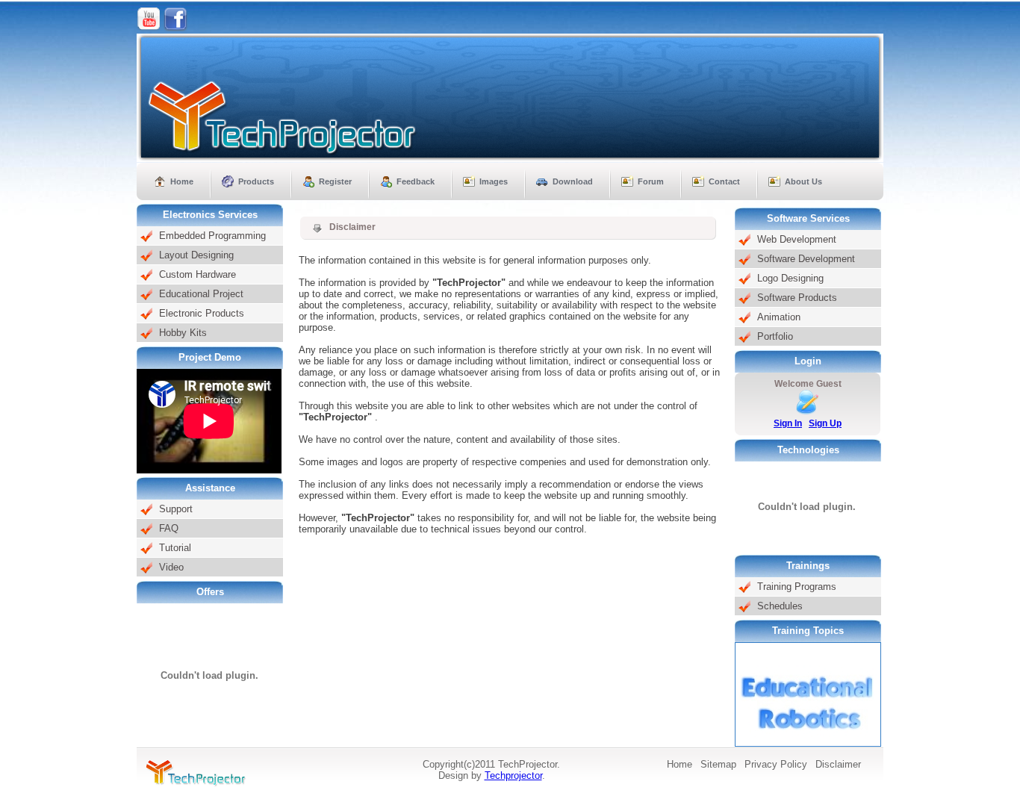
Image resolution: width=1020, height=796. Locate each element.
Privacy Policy (775, 764)
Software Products (797, 297)
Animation (778, 317)
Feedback (416, 181)
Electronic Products (201, 313)
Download (573, 181)
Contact (724, 181)
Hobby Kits (183, 332)
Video (171, 567)
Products (256, 181)
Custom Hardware (197, 274)
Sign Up (825, 423)
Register (335, 181)
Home (181, 181)
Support (176, 508)
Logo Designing (790, 278)
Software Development (806, 258)
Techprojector (513, 775)
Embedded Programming (212, 235)
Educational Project (201, 293)
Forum (651, 181)
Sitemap (718, 764)
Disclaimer (838, 764)
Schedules (780, 606)
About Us (803, 181)
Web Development (796, 239)
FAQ (168, 528)
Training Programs (796, 586)
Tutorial (175, 547)
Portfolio (775, 336)
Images (493, 181)
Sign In (788, 423)
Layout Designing (196, 255)
